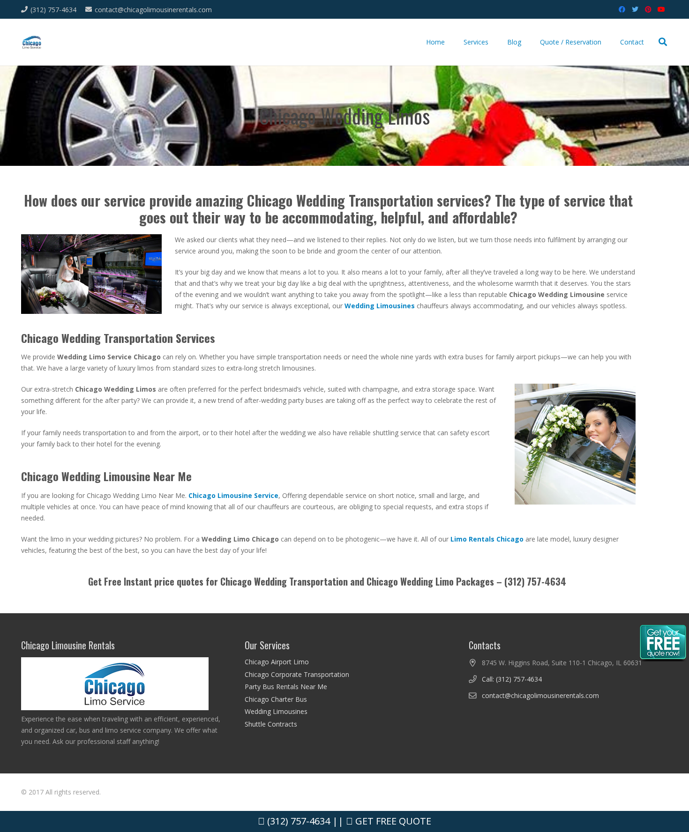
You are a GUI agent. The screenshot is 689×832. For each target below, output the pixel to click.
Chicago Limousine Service (233, 495)
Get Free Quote (392, 821)
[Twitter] (635, 9)
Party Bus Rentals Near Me (286, 686)
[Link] (32, 42)
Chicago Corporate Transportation (297, 674)
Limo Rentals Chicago (487, 539)
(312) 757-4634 (297, 821)
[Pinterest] (648, 9)
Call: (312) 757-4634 (512, 679)
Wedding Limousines (276, 711)
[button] (662, 42)
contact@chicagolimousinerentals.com (540, 695)
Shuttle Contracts (271, 724)
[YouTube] (661, 9)
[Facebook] (622, 9)
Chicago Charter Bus (276, 699)
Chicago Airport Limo (277, 661)
